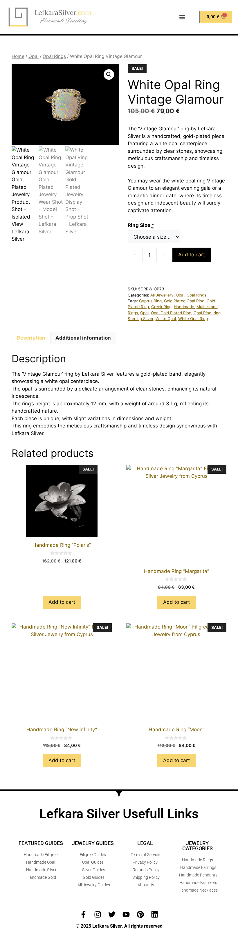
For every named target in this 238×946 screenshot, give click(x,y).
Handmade (184, 306)
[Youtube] (126, 914)
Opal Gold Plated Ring (171, 312)
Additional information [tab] (83, 338)
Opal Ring (202, 312)
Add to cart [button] (61, 602)
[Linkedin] (154, 914)
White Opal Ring (193, 318)
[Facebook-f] (83, 914)
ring (217, 312)
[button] (182, 17)
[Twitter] (112, 914)
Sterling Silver (140, 318)
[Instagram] (97, 914)
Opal (33, 56)
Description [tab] (31, 338)
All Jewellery (162, 295)
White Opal (166, 318)
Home (18, 56)
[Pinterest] (140, 914)
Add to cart (191, 255)
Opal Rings (54, 56)
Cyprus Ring (150, 301)
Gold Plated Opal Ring (184, 301)
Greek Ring (161, 306)
